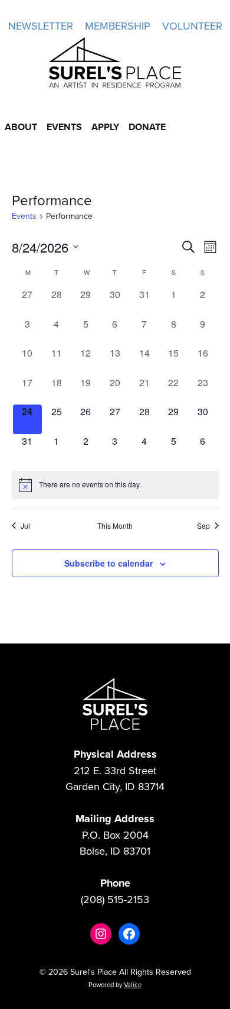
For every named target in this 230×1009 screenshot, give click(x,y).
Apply (105, 127)
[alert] (115, 485)
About (21, 127)
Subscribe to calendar (108, 563)
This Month (115, 526)
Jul (25, 526)
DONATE (147, 127)
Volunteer (192, 25)
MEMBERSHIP (117, 25)
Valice (133, 984)
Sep (203, 526)
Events (64, 127)
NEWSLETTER (40, 25)
